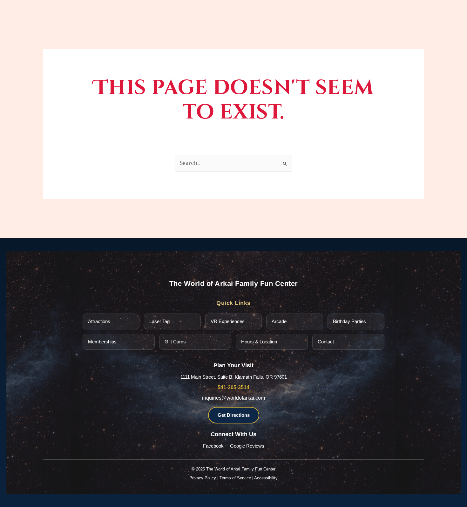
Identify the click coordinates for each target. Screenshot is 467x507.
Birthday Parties (349, 321)
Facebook (213, 446)
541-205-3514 (233, 387)
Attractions (99, 321)
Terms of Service (235, 478)
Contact (326, 341)
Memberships (102, 341)
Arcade (279, 321)
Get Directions (234, 415)
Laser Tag (159, 321)
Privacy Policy (202, 478)
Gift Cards (175, 341)
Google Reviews (247, 446)
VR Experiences (228, 321)
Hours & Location (259, 341)
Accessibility (266, 478)
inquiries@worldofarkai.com (233, 398)
